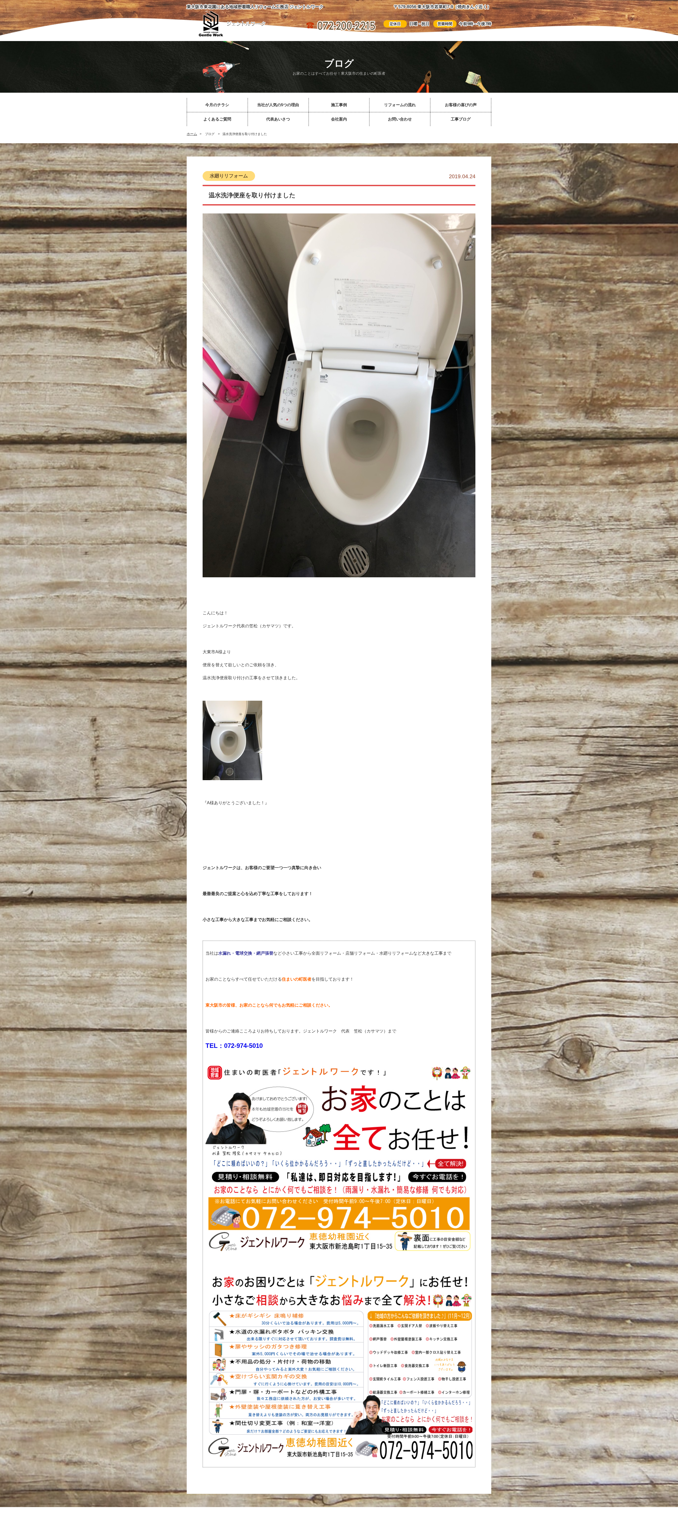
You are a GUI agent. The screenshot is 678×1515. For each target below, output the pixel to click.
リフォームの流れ (400, 104)
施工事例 (339, 104)
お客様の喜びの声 (461, 104)
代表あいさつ (278, 119)
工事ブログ (461, 119)
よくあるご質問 (217, 119)
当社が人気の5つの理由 (278, 104)
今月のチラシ (217, 104)
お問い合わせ (400, 119)
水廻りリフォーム (229, 175)
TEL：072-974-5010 (234, 1045)
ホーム (192, 134)
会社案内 (339, 119)
